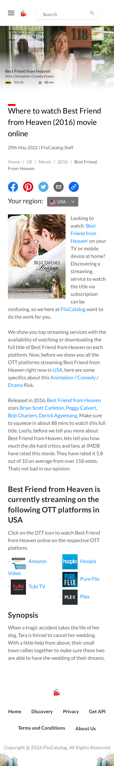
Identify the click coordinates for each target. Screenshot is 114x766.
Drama (15, 385)
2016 (63, 161)
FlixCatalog (73, 309)
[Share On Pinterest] (28, 187)
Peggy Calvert (81, 408)
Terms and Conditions (41, 728)
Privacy (71, 711)
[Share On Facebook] (13, 187)
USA (57, 370)
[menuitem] (14, 714)
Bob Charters (22, 415)
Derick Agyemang (58, 415)
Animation (61, 377)
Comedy (86, 377)
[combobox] (63, 202)
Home (14, 161)
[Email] (59, 187)
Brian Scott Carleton (42, 408)
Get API (97, 711)
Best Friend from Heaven (74, 400)
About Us (85, 728)
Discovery (42, 711)
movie (45, 161)
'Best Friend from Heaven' (83, 233)
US (29, 161)
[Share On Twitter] (43, 187)
